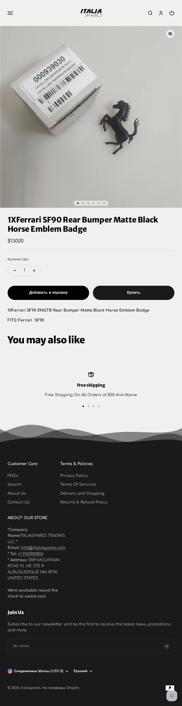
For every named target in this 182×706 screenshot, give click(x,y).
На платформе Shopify (60, 688)
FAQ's (13, 476)
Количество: (18, 259)
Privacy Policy (74, 476)
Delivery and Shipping (82, 493)
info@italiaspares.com (43, 548)
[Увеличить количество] (34, 270)
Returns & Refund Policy (84, 502)
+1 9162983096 (30, 554)
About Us (17, 493)
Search (15, 484)
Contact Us (19, 502)
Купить (134, 292)
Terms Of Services (78, 484)
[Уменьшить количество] (15, 270)
